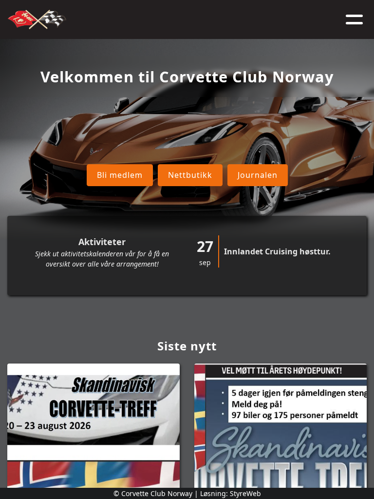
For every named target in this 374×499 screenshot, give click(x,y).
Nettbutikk (190, 175)
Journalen (258, 175)
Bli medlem (120, 175)
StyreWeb (245, 493)
